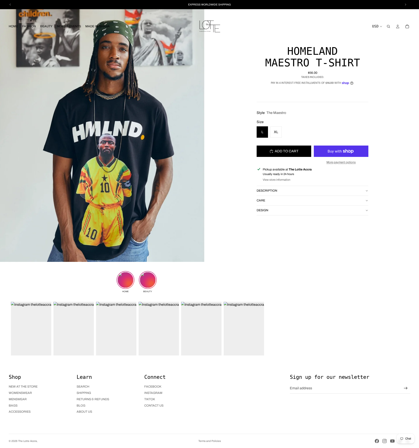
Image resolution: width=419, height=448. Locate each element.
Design (262, 210)
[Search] (388, 26)
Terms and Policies (209, 441)
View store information (276, 179)
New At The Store (23, 386)
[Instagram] (384, 441)
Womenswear (20, 393)
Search (83, 386)
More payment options (341, 162)
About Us (84, 411)
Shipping (84, 393)
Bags (13, 405)
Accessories (20, 411)
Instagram (153, 393)
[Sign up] (405, 388)
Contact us (153, 405)
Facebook (152, 386)
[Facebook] (377, 441)
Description (267, 190)
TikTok (149, 399)
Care (261, 200)
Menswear (18, 399)
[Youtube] (392, 441)
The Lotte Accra (27, 441)
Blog (81, 405)
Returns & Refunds (93, 399)
